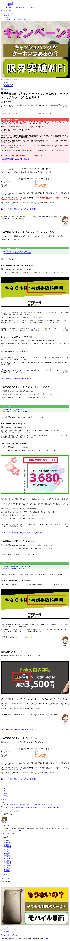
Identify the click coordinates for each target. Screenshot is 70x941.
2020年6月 (7, 851)
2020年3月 (7, 856)
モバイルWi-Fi (8, 14)
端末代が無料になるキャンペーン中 (15, 568)
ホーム (6, 928)
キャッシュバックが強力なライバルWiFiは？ (17, 253)
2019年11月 (7, 863)
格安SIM (6, 15)
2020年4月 (7, 855)
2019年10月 (7, 865)
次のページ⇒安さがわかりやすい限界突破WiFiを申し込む (22, 533)
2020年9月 (7, 849)
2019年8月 (7, 869)
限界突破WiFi (5, 800)
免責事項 (7, 931)
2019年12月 (7, 862)
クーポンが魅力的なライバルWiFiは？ (15, 411)
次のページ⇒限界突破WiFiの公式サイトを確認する (19, 209)
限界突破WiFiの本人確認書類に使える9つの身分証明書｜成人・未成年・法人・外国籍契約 (31, 807)
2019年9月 (7, 867)
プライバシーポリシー (11, 929)
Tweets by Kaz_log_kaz (7, 833)
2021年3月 (7, 842)
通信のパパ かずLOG (8, 10)
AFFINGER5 (47, 938)
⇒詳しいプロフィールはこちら (17, 830)
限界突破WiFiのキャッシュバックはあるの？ (17, 251)
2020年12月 (7, 846)
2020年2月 (7, 858)
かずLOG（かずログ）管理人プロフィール (17, 19)
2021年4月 (7, 840)
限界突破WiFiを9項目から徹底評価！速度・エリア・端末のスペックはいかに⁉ (28, 804)
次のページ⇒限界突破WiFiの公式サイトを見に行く (19, 378)
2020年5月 (7, 853)
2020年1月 (7, 860)
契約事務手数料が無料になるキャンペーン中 (17, 566)
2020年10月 (7, 847)
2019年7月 (7, 871)
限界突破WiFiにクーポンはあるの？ (15, 409)
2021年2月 (7, 844)
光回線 (6, 17)
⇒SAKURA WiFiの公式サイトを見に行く (16, 159)
